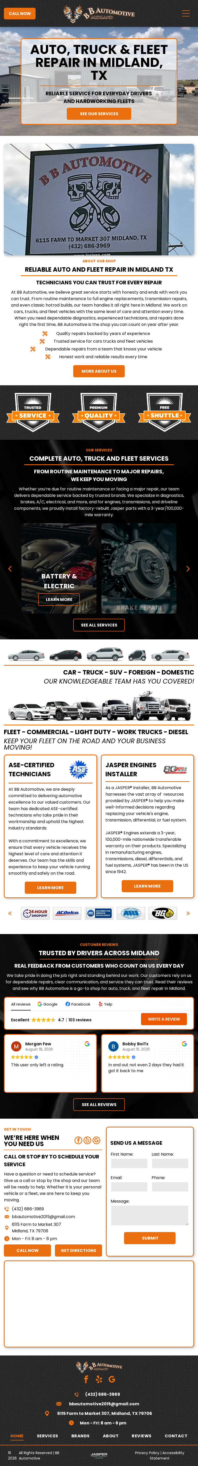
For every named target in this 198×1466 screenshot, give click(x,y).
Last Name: (163, 1154)
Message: (120, 1201)
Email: (116, 1178)
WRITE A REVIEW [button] (164, 1019)
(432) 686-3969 (28, 1209)
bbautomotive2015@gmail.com (43, 1217)
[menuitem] (17, 1436)
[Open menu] (186, 13)
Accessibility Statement (167, 1455)
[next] (188, 568)
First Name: (122, 1154)
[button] (48, 1004)
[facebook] (78, 1141)
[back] (10, 568)
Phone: (158, 1178)
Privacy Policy (147, 1452)
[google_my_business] (96, 1141)
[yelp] (87, 1141)
